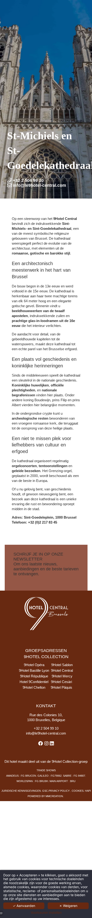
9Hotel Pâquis (61, 687)
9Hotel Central (62, 670)
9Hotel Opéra (34, 665)
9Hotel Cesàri (61, 682)
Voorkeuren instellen (46, 912)
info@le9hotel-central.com (46, 733)
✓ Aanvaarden (24, 906)
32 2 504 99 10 (47, 728)
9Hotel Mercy (62, 676)
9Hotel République (34, 676)
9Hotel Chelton (34, 687)
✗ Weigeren (68, 906)
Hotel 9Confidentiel (34, 682)
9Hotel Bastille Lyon (34, 670)
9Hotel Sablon (62, 665)
